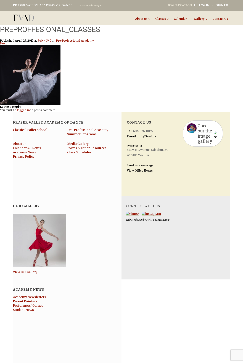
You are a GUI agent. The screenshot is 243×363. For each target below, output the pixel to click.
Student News (23, 310)
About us (19, 144)
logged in (23, 110)
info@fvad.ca (146, 136)
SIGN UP (222, 5)
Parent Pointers (25, 301)
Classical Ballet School (30, 130)
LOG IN (204, 5)
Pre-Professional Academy (75, 40)
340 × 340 (45, 40)
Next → (5, 43)
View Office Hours (140, 170)
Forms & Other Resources (86, 148)
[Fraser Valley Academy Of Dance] (37, 17)
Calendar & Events (27, 148)
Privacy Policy (24, 157)
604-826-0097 (90, 5)
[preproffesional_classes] (30, 74)
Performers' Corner (28, 306)
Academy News (24, 152)
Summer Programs (82, 134)
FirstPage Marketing (158, 219)
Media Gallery (78, 144)
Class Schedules (79, 152)
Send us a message (140, 165)
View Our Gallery (25, 272)
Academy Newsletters (29, 297)
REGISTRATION (180, 5)
